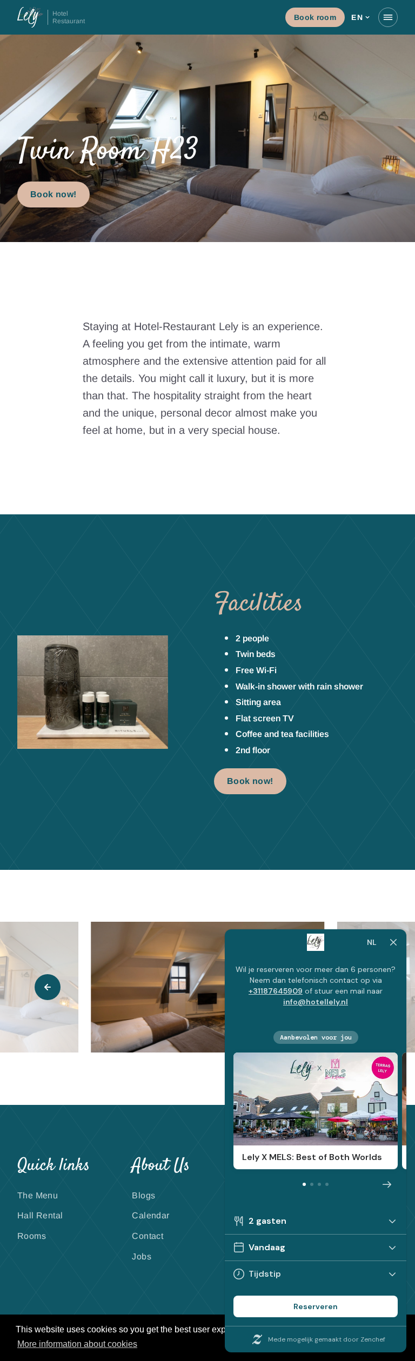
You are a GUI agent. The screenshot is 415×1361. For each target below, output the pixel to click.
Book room (315, 17)
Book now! (53, 194)
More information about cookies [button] (77, 1344)
